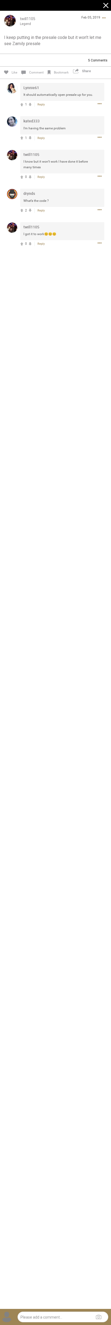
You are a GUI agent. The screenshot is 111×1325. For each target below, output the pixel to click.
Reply (41, 104)
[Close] (106, 6)
